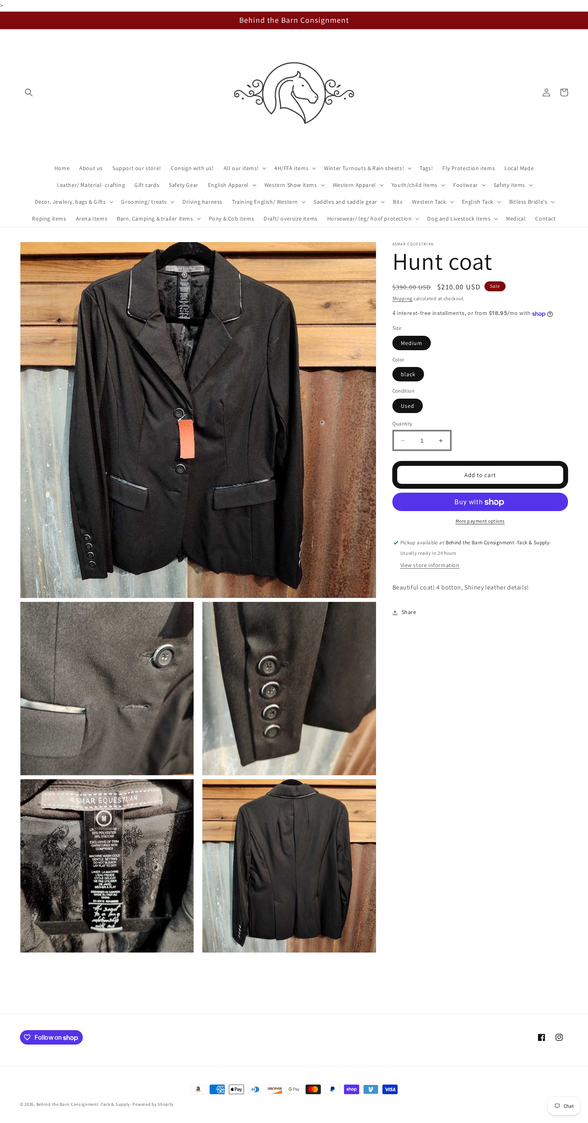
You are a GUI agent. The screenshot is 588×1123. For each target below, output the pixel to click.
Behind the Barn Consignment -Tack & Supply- (84, 1104)
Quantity (402, 423)
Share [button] (409, 612)
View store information (430, 565)
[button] (29, 92)
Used (407, 405)
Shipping (402, 298)
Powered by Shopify (153, 1104)
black (408, 374)
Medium (411, 343)
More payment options (480, 521)
